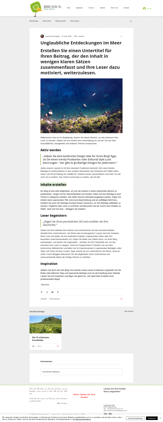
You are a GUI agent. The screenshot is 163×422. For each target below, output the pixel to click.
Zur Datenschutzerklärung (82, 419)
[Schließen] (160, 418)
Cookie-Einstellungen (135, 418)
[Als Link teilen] (58, 292)
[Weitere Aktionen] (121, 36)
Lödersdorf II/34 (109, 405)
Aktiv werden (74, 21)
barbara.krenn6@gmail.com (117, 410)
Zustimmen (152, 418)
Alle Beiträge (33, 21)
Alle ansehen (129, 311)
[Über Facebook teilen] (41, 292)
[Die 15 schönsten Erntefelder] (45, 324)
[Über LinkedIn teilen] (52, 292)
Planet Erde (47, 21)
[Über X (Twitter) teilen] (47, 292)
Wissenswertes (60, 21)
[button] (131, 21)
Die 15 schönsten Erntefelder (40, 339)
